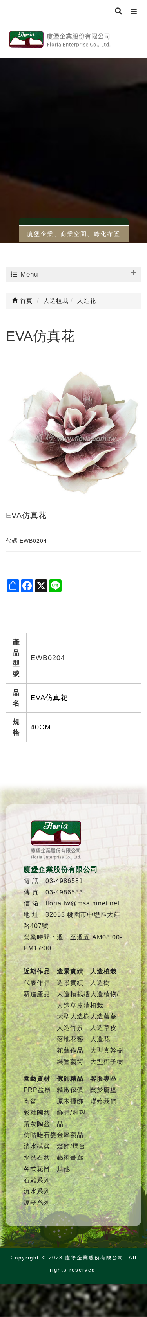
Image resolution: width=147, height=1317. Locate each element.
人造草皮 (103, 1027)
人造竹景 (70, 1027)
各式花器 (37, 1169)
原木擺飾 (70, 1101)
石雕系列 (37, 1180)
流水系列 (37, 1191)
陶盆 (30, 1101)
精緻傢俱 (70, 1090)
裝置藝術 (70, 1061)
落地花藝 (70, 1039)
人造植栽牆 (73, 994)
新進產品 (37, 994)
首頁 (25, 300)
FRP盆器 (37, 1090)
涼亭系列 (37, 1202)
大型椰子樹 (106, 1061)
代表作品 (37, 982)
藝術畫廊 (70, 1157)
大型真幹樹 (106, 1050)
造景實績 (70, 982)
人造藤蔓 (103, 1016)
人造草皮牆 (73, 1005)
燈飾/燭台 (71, 1146)
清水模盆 (37, 1146)
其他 (63, 1169)
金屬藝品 (70, 1135)
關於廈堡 (103, 1090)
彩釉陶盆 (37, 1112)
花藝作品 (70, 1050)
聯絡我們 (103, 1101)
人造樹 (100, 982)
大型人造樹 (73, 1016)
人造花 (100, 1039)
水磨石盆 (37, 1157)
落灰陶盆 (37, 1124)
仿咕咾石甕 (40, 1135)
